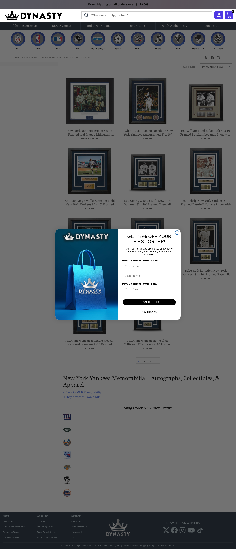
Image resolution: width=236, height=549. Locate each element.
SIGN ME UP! (149, 302)
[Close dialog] (177, 233)
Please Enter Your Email (140, 283)
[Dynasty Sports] (38, 15)
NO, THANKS (149, 312)
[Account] (218, 15)
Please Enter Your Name (140, 260)
